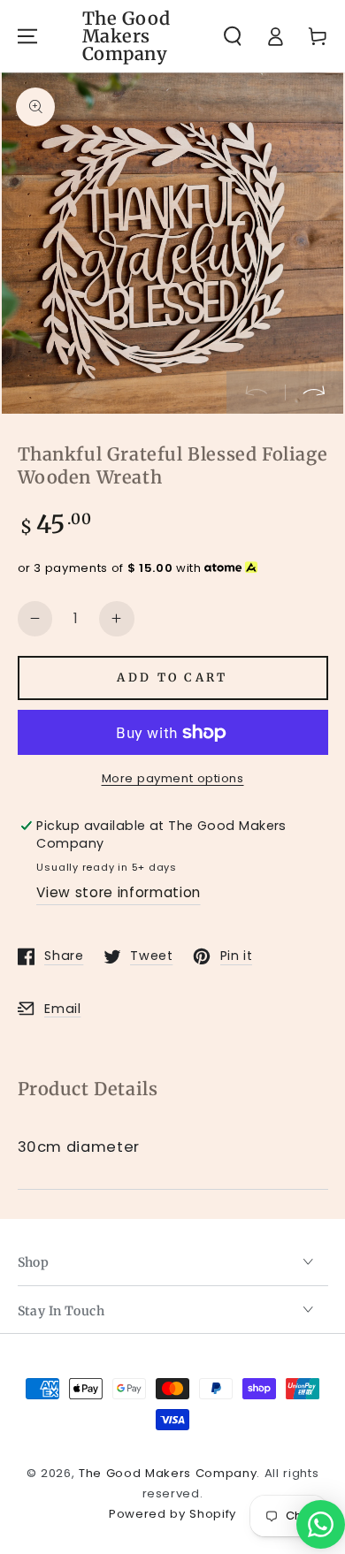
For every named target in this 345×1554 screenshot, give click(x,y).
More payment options (173, 778)
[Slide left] (255, 392)
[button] (232, 35)
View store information (118, 892)
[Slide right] (314, 392)
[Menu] (26, 35)
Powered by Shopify (172, 1513)
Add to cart (172, 677)
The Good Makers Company (168, 1473)
